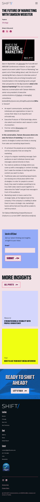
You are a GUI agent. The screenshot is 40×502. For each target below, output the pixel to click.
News (3, 437)
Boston (4, 416)
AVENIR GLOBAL (24, 493)
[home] (7, 3)
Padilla (9, 495)
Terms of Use (5, 485)
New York (4, 422)
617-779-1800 (5, 453)
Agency (4, 434)
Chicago (4, 419)
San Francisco (5, 425)
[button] (36, 3)
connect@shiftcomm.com (9, 450)
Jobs (3, 456)
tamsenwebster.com (12, 131)
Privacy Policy (5, 488)
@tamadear (19, 128)
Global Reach (5, 440)
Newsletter (5, 459)
